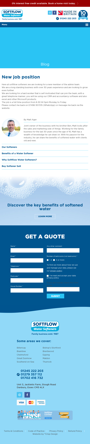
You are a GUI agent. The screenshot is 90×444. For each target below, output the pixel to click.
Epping (46, 355)
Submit (55, 296)
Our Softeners (9, 147)
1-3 (50, 260)
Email (50, 13)
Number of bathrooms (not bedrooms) (62, 256)
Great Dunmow (24, 358)
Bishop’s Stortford (52, 348)
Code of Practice (36, 431)
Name (13, 246)
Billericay (21, 348)
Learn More (45, 216)
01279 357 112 (31, 374)
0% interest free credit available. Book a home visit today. (44, 3)
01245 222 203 (68, 19)
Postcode (15, 276)
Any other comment (54, 246)
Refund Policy (75, 431)
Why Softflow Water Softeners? (19, 160)
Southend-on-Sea (25, 362)
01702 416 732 (32, 378)
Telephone (15, 266)
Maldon (46, 358)
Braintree (21, 351)
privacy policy (56, 271)
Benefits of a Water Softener (17, 154)
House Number (17, 286)
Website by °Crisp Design (45, 434)
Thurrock (47, 362)
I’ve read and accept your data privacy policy (61, 277)
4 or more (59, 260)
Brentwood (48, 351)
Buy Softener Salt (11, 166)
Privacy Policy (56, 431)
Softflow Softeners (12, 15)
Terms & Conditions (13, 431)
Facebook (54, 13)
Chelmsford (22, 355)
